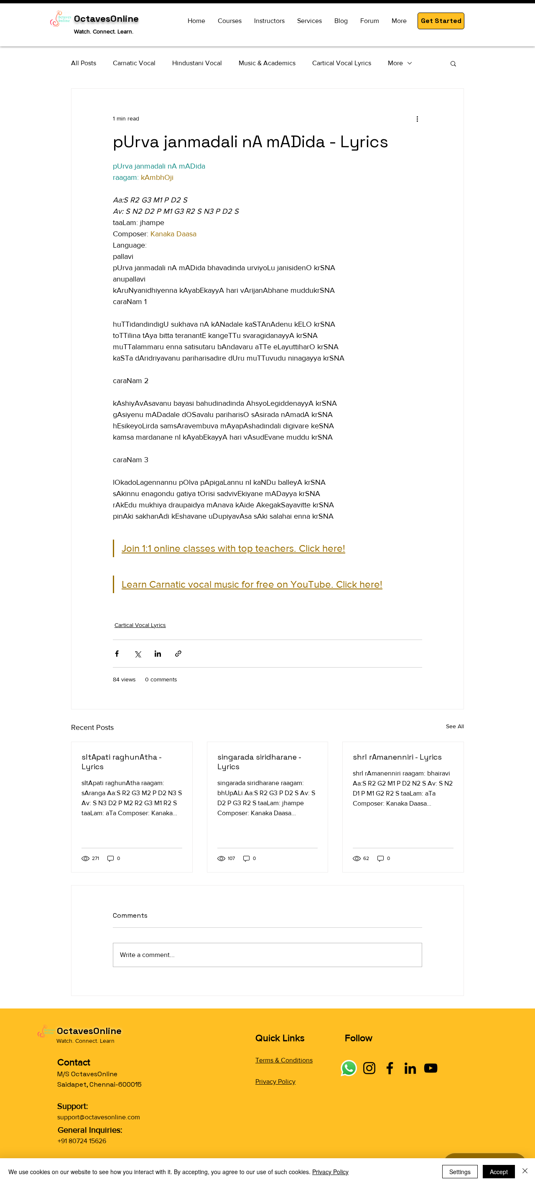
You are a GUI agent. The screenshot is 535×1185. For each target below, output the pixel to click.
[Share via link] (178, 654)
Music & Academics (267, 63)
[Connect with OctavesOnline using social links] (349, 1068)
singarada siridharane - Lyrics (259, 761)
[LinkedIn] (410, 1068)
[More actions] (417, 119)
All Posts (83, 63)
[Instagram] (369, 1068)
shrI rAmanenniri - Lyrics (397, 757)
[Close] (525, 1171)
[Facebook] (390, 1068)
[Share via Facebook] (117, 654)
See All (455, 726)
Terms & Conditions (284, 1060)
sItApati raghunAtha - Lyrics (121, 761)
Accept (499, 1171)
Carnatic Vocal (134, 63)
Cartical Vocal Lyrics (341, 63)
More (395, 63)
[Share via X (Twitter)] (137, 654)
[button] (441, 21)
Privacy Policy (275, 1081)
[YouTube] (431, 1068)
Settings (460, 1171)
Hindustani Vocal (197, 63)
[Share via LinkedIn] (158, 654)
